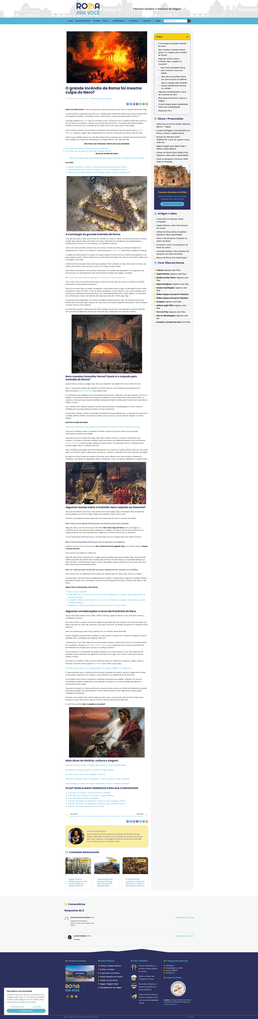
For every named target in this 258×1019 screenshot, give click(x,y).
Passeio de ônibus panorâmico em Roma (86, 806)
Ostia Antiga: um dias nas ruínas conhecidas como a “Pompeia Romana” (98, 783)
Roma (85, 121)
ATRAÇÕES (133, 21)
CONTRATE (80, 973)
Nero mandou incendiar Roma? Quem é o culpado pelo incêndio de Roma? (172, 52)
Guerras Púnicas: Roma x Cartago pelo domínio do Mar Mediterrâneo (96, 765)
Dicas (105, 21)
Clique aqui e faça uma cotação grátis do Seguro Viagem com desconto (99, 668)
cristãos (98, 663)
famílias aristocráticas (97, 645)
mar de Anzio (85, 391)
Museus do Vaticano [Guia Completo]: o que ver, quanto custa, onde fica (98, 779)
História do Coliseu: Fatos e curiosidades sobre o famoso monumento (99, 172)
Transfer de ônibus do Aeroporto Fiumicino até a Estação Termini (97, 801)
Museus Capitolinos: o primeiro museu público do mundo (148, 968)
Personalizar (17, 1007)
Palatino (116, 250)
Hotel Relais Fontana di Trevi (114, 158)
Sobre (157, 21)
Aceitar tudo (26, 1011)
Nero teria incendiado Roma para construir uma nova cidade (173, 70)
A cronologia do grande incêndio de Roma (172, 44)
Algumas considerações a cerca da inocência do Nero (172, 93)
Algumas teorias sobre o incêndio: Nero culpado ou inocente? (170, 61)
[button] (127, 104)
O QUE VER (146, 21)
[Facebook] (72, 997)
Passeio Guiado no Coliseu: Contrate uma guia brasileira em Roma (97, 167)
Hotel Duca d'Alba (136, 158)
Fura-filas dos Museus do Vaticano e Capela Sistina (88, 151)
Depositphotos (170, 1004)
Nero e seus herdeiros (77, 592)
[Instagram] (68, 997)
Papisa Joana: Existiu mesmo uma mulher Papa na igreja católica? (78, 882)
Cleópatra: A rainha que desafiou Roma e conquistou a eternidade (97, 605)
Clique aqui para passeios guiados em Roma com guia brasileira (96, 277)
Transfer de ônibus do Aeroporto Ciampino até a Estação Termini (96, 803)
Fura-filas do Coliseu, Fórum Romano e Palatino (87, 148)
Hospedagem (118, 21)
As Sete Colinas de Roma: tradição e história (85, 774)
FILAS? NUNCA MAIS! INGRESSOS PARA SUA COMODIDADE (173, 105)
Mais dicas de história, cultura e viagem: (172, 99)
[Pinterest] (76, 997)
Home (70, 21)
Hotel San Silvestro (78, 158)
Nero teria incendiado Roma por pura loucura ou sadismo (174, 78)
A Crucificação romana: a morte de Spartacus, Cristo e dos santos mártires (135, 882)
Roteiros (97, 21)
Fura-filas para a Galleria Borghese (83, 798)
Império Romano (104, 98)
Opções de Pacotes (172, 204)
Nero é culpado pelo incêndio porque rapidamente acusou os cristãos (174, 85)
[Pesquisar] (189, 20)
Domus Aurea (71, 443)
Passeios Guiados (83, 21)
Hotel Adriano (94, 158)
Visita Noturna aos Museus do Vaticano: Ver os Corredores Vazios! (97, 170)
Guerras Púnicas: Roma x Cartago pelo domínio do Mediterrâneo (105, 882)
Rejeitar (37, 1007)
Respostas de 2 (165, 110)
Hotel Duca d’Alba (132, 427)
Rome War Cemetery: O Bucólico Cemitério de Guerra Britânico (148, 987)
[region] (26, 1001)
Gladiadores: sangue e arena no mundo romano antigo (89, 770)
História (94, 98)
